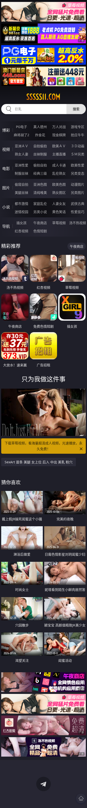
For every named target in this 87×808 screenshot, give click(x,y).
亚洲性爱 (21, 165)
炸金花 (40, 135)
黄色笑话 (59, 211)
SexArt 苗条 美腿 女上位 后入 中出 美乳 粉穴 (38, 462)
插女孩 (21, 222)
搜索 (76, 109)
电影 (6, 168)
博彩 (6, 130)
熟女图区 (59, 192)
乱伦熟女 (59, 173)
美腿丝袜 (21, 192)
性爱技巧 (77, 211)
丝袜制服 (40, 154)
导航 (6, 226)
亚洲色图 (40, 184)
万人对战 (59, 126)
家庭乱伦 (40, 203)
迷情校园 (21, 211)
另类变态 (77, 173)
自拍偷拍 (40, 146)
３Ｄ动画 (77, 146)
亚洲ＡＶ (21, 146)
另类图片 (77, 192)
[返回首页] (81, 798)
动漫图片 (77, 184)
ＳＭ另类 (77, 154)
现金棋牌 (59, 135)
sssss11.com (43, 97)
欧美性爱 (77, 165)
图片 (6, 187)
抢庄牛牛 (77, 135)
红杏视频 (21, 231)
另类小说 (40, 211)
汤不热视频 (77, 222)
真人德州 (40, 126)
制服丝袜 (21, 173)
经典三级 (40, 173)
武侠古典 (77, 203)
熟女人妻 (21, 154)
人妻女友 (59, 203)
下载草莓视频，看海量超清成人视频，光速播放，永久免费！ (43, 446)
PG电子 (21, 126)
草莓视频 (59, 222)
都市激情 (21, 203)
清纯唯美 (40, 192)
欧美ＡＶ (59, 146)
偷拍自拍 (40, 165)
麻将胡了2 (21, 135)
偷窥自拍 (21, 184)
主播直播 (59, 154)
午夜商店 (40, 222)
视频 (6, 149)
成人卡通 (59, 165)
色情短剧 (40, 231)
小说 (6, 207)
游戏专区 (77, 126)
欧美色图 (59, 184)
